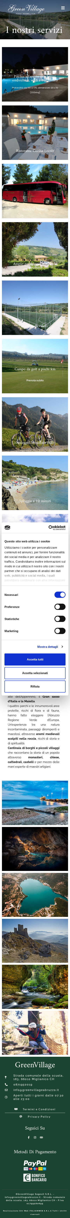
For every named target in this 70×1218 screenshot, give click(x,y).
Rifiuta (35, 686)
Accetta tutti (35, 659)
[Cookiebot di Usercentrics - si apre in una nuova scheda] (49, 527)
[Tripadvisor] (41, 1137)
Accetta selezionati (35, 673)
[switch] (60, 607)
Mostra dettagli (47, 646)
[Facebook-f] (28, 1137)
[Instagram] (35, 1137)
